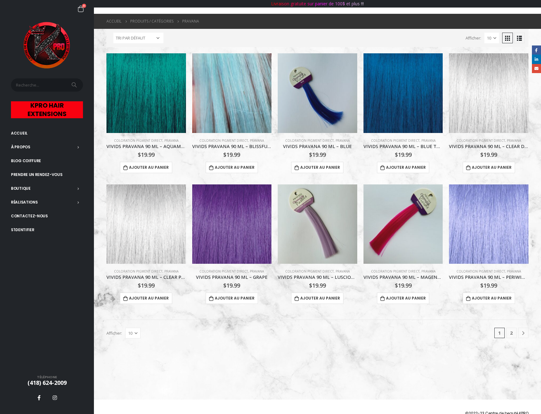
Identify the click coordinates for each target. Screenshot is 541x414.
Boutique (21, 188)
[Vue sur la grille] (507, 38)
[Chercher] (75, 85)
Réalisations (24, 202)
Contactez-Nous (29, 216)
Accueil (19, 133)
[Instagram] (54, 397)
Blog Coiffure (26, 160)
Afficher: (473, 38)
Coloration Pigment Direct (138, 140)
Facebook (536, 50)
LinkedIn (536, 59)
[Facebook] (39, 397)
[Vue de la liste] (519, 38)
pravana (171, 140)
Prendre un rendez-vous (36, 174)
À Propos (20, 147)
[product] (146, 93)
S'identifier (22, 229)
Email (536, 68)
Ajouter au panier (149, 167)
